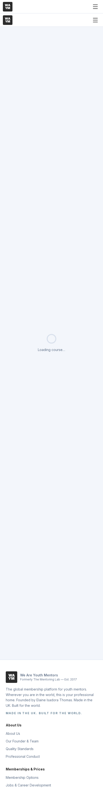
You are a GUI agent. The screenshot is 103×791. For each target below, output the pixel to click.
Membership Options (22, 777)
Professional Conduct (23, 756)
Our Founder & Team (22, 741)
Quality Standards (20, 749)
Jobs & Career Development (28, 785)
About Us (13, 733)
